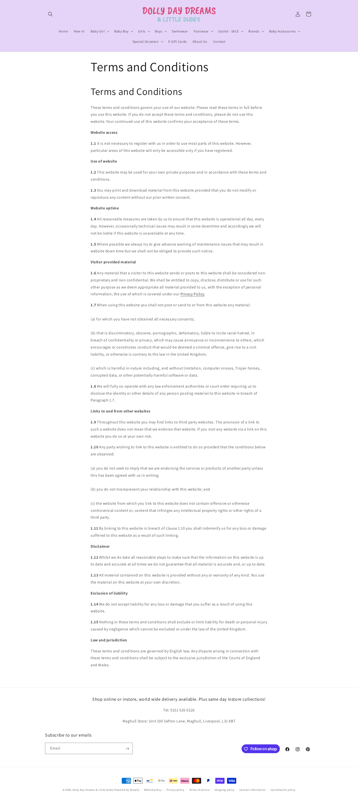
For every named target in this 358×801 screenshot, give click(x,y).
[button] (50, 14)
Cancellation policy (283, 789)
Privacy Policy (192, 294)
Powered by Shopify (127, 789)
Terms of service (199, 789)
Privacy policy (175, 789)
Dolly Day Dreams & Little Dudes (93, 789)
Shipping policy (225, 789)
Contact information (252, 789)
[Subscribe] (127, 748)
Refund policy (152, 789)
